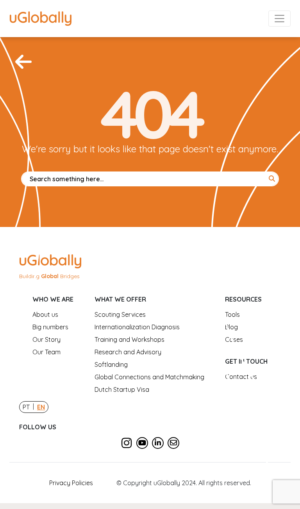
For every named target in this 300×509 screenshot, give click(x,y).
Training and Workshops (129, 339)
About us (45, 314)
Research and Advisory (128, 352)
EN (41, 407)
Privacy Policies (71, 483)
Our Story (46, 339)
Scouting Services (120, 314)
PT (26, 407)
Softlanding (111, 364)
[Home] (23, 61)
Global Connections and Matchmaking (149, 377)
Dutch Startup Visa (122, 389)
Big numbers (50, 327)
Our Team (46, 352)
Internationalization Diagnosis (137, 327)
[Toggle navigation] (279, 19)
